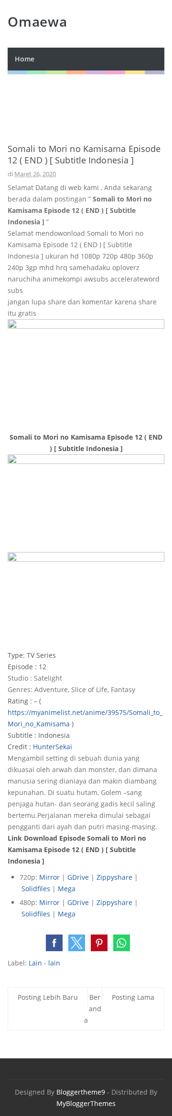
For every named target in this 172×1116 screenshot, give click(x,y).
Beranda (92, 1009)
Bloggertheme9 (80, 1091)
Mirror (49, 877)
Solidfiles (36, 888)
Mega (66, 888)
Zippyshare (114, 877)
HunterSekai (52, 746)
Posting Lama (133, 997)
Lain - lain (44, 962)
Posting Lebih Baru (48, 997)
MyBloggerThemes (86, 1103)
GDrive (78, 877)
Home (24, 58)
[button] (54, 943)
